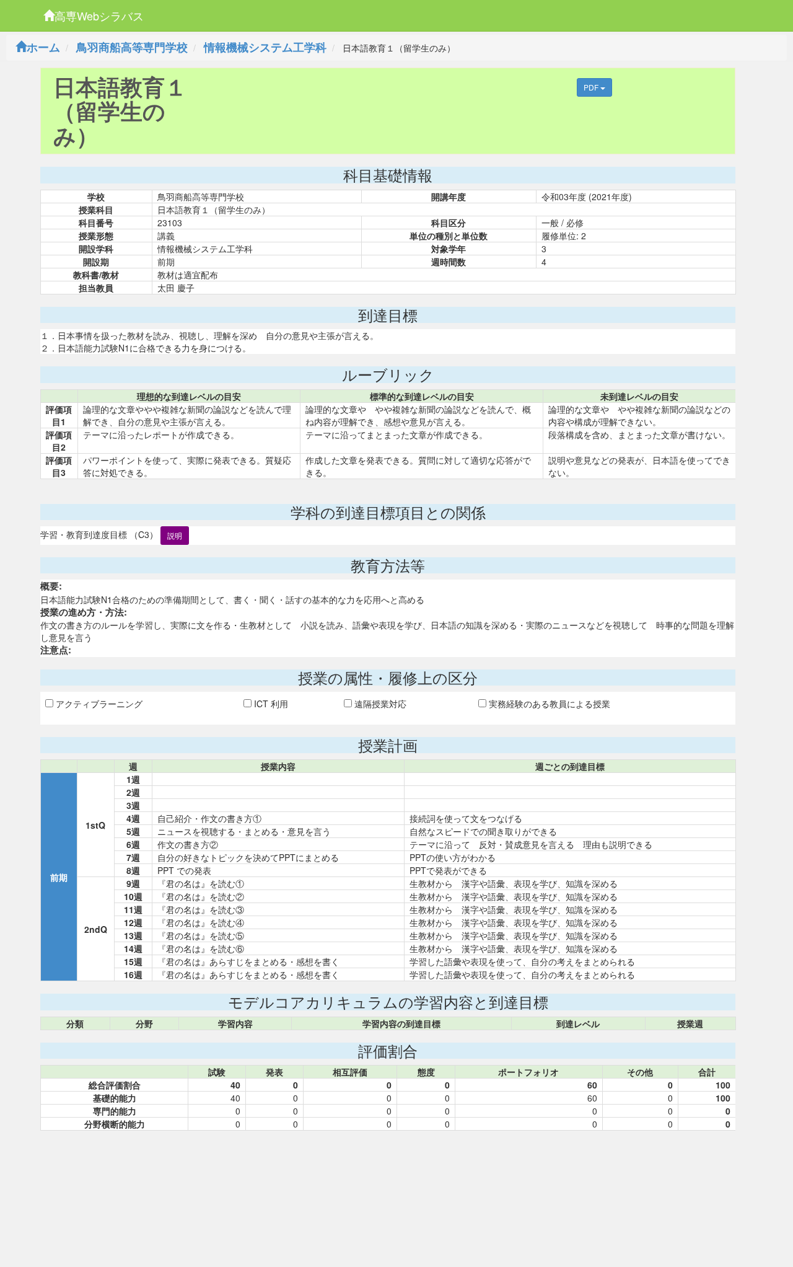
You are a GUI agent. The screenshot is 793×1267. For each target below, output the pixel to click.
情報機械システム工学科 (265, 47)
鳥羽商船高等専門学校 (132, 47)
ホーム (43, 47)
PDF (592, 87)
